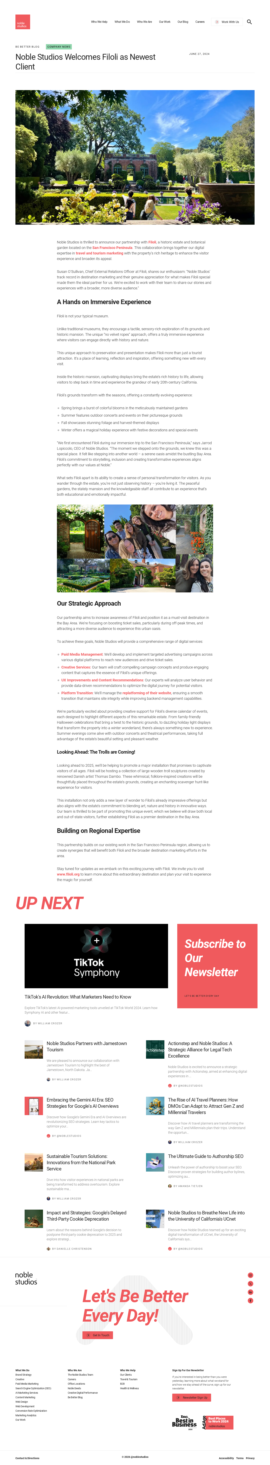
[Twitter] (250, 1283)
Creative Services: (76, 667)
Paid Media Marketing (26, 1383)
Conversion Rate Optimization (31, 1410)
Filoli (152, 242)
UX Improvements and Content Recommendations (102, 680)
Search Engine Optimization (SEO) (33, 1388)
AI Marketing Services (26, 1392)
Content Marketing (25, 1397)
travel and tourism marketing (99, 253)
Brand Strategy (23, 1374)
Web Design (21, 1401)
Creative (19, 1379)
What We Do (122, 22)
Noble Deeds (74, 1388)
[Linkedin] (250, 1292)
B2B (122, 1383)
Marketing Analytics (25, 1415)
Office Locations (76, 1383)
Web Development (25, 1406)
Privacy (250, 1458)
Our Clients (126, 1374)
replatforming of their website (147, 693)
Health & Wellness (129, 1388)
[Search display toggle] (249, 22)
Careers (200, 22)
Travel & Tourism (128, 1379)
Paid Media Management (82, 654)
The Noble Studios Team (80, 1374)
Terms (240, 1458)
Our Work (164, 22)
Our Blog (183, 22)
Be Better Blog (75, 1397)
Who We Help (99, 22)
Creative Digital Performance (83, 1392)
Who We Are (144, 22)
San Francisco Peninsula (112, 247)
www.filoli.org (68, 874)
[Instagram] (250, 1275)
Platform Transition (77, 693)
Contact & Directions (27, 1458)
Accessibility (226, 1458)
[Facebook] (250, 1300)
